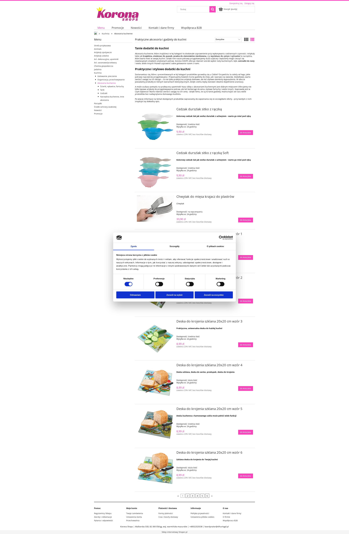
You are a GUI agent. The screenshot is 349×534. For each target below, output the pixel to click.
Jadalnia (97, 69)
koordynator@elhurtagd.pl (217, 526)
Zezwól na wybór (174, 295)
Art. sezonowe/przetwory (105, 62)
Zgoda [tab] (134, 246)
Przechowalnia (132, 520)
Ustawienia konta (134, 517)
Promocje (98, 113)
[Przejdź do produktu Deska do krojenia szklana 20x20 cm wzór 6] (155, 469)
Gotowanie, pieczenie (107, 76)
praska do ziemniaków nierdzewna (189, 56)
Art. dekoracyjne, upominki (106, 59)
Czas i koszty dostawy (168, 517)
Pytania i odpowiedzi (103, 520)
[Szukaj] (212, 9)
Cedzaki (103, 93)
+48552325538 (195, 526)
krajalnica (147, 56)
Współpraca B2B (230, 520)
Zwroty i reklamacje (103, 517)
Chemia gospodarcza (103, 66)
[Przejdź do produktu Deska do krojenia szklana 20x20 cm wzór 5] (155, 426)
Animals (97, 49)
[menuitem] (101, 27)
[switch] (159, 284)
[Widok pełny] (252, 39)
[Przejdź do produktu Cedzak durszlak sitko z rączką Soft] (155, 170)
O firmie (226, 517)
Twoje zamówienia (134, 513)
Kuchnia (98, 72)
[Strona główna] (118, 13)
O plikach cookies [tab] (215, 246)
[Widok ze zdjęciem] (246, 39)
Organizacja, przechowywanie (111, 79)
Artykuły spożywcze (103, 52)
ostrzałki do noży (246, 61)
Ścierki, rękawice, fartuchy (112, 86)
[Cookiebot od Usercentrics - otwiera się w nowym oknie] (221, 238)
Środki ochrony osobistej (105, 107)
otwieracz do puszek (162, 56)
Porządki (98, 103)
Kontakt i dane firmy (232, 513)
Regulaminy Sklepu (103, 513)
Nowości (98, 110)
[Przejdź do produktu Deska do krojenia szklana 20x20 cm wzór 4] (155, 382)
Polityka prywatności (200, 513)
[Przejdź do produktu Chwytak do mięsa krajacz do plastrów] (155, 208)
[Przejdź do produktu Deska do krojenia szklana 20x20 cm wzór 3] (155, 338)
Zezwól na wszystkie (214, 295)
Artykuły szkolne (101, 55)
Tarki (102, 90)
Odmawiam (135, 295)
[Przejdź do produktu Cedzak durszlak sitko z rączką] (155, 126)
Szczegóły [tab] (175, 246)
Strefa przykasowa (102, 45)
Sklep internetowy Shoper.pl (174, 532)
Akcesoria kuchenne (106, 83)
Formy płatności (165, 513)
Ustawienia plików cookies (202, 517)
